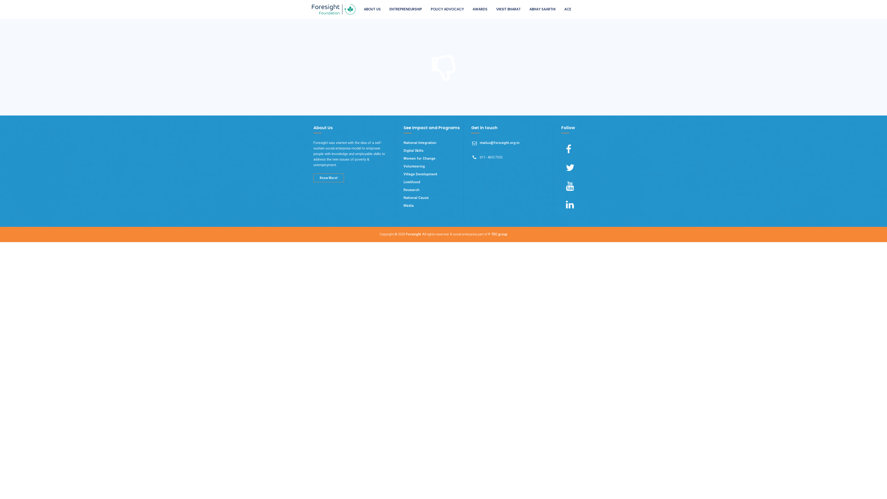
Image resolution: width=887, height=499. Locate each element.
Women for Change (419, 158)
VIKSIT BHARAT (508, 9)
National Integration (420, 143)
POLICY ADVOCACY (447, 9)
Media (409, 206)
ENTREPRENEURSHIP (405, 9)
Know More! (329, 178)
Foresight (413, 234)
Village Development (420, 174)
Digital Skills (413, 151)
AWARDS (480, 9)
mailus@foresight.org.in (499, 143)
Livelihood (412, 182)
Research (411, 190)
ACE (567, 9)
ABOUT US (372, 9)
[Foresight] (333, 9)
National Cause (416, 198)
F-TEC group (497, 234)
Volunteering (414, 166)
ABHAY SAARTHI (542, 9)
